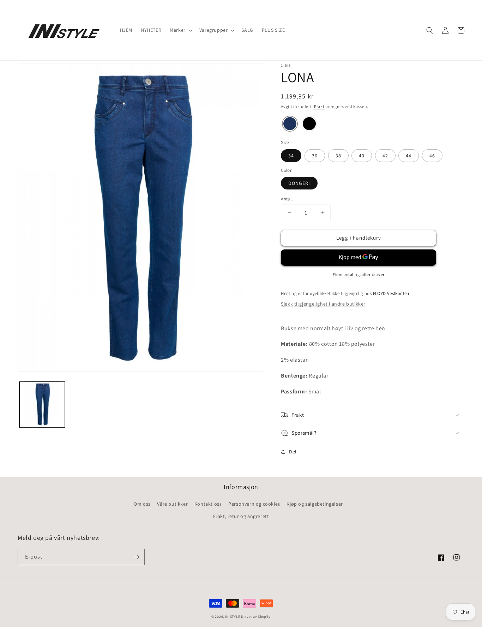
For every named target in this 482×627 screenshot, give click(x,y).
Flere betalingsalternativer (359, 274)
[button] (180, 30)
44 (408, 155)
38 (338, 155)
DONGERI (299, 183)
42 (385, 155)
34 (291, 155)
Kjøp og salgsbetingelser (315, 504)
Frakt (319, 106)
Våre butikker (172, 504)
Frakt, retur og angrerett (241, 516)
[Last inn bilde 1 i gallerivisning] (42, 404)
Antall (287, 199)
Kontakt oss (208, 504)
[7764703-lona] (309, 124)
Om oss (142, 504)
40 (361, 155)
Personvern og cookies (254, 504)
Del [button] (293, 451)
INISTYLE (232, 616)
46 (432, 155)
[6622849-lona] (290, 124)
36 (315, 155)
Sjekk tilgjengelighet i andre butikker (323, 304)
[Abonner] (136, 557)
